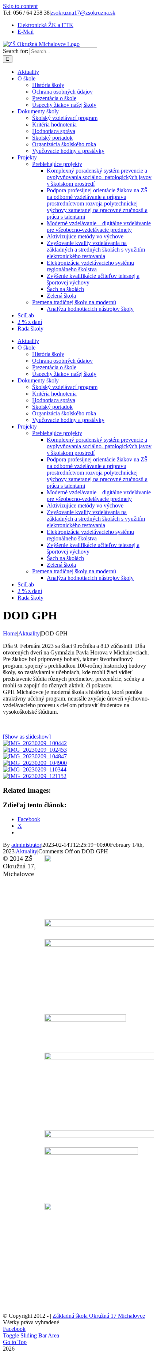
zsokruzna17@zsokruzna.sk (83, 13)
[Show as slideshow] (27, 736)
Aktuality (26, 851)
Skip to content (20, 6)
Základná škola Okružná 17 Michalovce (99, 1316)
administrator (26, 845)
